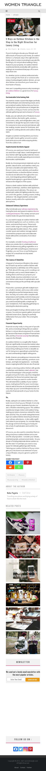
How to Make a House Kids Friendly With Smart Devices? (23, 573)
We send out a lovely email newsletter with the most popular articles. (23, 673)
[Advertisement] (23, 710)
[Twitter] (19, 462)
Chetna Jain (24, 627)
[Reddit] (10, 467)
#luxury (21, 475)
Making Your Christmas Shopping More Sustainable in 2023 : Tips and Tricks (24, 548)
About (16, 768)
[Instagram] (25, 749)
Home (8, 15)
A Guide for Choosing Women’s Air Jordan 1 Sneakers (25, 526)
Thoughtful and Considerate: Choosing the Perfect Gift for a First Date (23, 643)
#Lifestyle (11, 475)
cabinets (32, 370)
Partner (29, 768)
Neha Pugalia (12, 49)
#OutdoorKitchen (28, 480)
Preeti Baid (24, 651)
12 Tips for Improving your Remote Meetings (24, 621)
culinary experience (29, 209)
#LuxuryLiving (12, 480)
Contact (22, 768)
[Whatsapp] (19, 467)
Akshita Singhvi (24, 531)
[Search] (39, 11)
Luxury (28, 49)
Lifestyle (22, 49)
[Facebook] (10, 462)
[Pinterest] (28, 462)
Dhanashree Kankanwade (24, 555)
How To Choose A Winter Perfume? (24, 597)
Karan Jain (24, 579)
